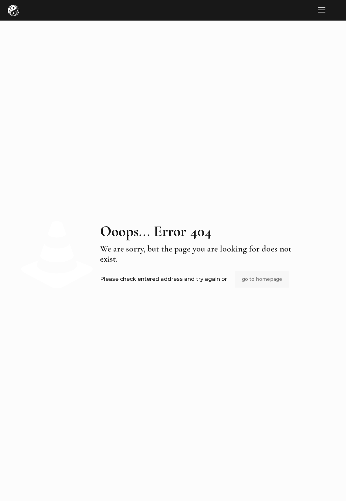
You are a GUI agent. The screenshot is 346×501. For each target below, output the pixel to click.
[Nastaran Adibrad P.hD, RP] (13, 10)
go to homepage (262, 279)
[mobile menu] (321, 10)
